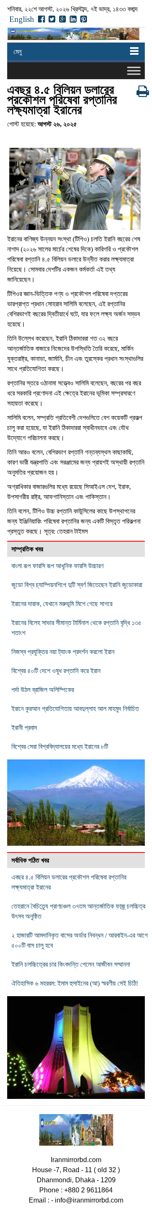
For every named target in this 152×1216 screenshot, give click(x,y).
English (21, 19)
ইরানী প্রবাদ (24, 727)
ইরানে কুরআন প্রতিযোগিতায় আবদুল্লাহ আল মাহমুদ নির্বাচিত (75, 708)
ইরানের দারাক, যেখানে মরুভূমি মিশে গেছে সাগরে (61, 603)
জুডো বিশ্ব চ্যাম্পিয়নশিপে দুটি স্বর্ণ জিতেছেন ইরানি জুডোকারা (76, 584)
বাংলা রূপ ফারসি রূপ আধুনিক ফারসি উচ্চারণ (57, 565)
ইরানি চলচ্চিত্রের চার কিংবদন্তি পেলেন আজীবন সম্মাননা (70, 964)
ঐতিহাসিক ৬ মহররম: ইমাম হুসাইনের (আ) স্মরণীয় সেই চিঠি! (74, 983)
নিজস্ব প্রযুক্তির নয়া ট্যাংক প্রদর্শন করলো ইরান (62, 651)
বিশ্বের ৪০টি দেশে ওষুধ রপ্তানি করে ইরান (55, 670)
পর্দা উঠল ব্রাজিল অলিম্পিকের (42, 689)
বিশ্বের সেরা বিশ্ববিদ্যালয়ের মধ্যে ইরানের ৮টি (59, 746)
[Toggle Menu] (134, 71)
